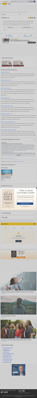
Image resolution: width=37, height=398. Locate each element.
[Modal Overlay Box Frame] (18, 199)
